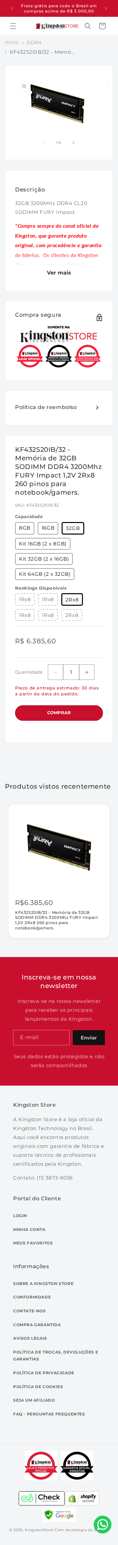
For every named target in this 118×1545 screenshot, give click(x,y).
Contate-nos (29, 1310)
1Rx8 (25, 599)
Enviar (89, 1038)
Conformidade (32, 1297)
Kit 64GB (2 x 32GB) (44, 574)
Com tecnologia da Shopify (82, 1530)
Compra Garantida (37, 1324)
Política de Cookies (38, 1386)
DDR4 (34, 42)
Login (20, 1215)
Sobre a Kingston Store (43, 1283)
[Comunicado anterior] (12, 8)
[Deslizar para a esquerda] (44, 142)
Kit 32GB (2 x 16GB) (44, 559)
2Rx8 (72, 600)
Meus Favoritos (33, 1242)
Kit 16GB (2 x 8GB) (43, 543)
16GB (48, 528)
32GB (73, 528)
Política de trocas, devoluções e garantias (55, 1356)
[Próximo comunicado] (106, 8)
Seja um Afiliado (34, 1400)
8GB (24, 528)
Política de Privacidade (43, 1372)
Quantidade (29, 672)
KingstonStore (39, 1530)
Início (12, 42)
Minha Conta (29, 1229)
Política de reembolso (46, 407)
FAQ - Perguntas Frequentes (49, 1414)
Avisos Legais (30, 1338)
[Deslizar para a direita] (73, 142)
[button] (13, 26)
